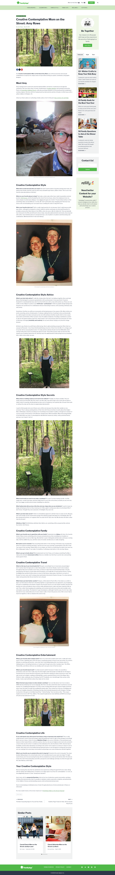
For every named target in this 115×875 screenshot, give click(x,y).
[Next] (69, 834)
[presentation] (30, 828)
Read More (82, 83)
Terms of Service (49, 867)
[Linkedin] (95, 867)
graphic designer (51, 88)
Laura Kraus (51, 849)
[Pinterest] (22, 70)
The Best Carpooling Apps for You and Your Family (29, 800)
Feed (82, 2)
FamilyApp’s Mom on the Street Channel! (53, 790)
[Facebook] (17, 70)
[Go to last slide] (20, 834)
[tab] (41, 854)
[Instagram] (88, 867)
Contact (91, 2)
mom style (19, 794)
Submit (88, 169)
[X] (19, 70)
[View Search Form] (98, 3)
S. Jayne (23, 849)
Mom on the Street (73, 2)
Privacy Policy (60, 867)
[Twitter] (85, 867)
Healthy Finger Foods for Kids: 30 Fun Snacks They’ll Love (60, 801)
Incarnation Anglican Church (28, 90)
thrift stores (24, 198)
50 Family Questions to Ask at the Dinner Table (87, 134)
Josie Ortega (20, 26)
